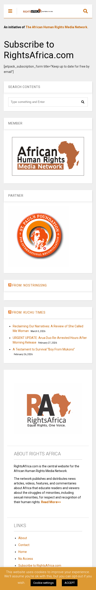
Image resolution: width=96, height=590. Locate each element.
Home (22, 552)
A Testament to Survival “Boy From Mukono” (44, 349)
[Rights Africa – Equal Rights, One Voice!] (36, 14)
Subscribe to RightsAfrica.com (39, 565)
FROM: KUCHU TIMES (29, 312)
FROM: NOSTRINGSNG (29, 285)
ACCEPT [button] (70, 582)
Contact (23, 545)
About (22, 538)
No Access (25, 558)
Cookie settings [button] (43, 582)
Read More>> (51, 502)
